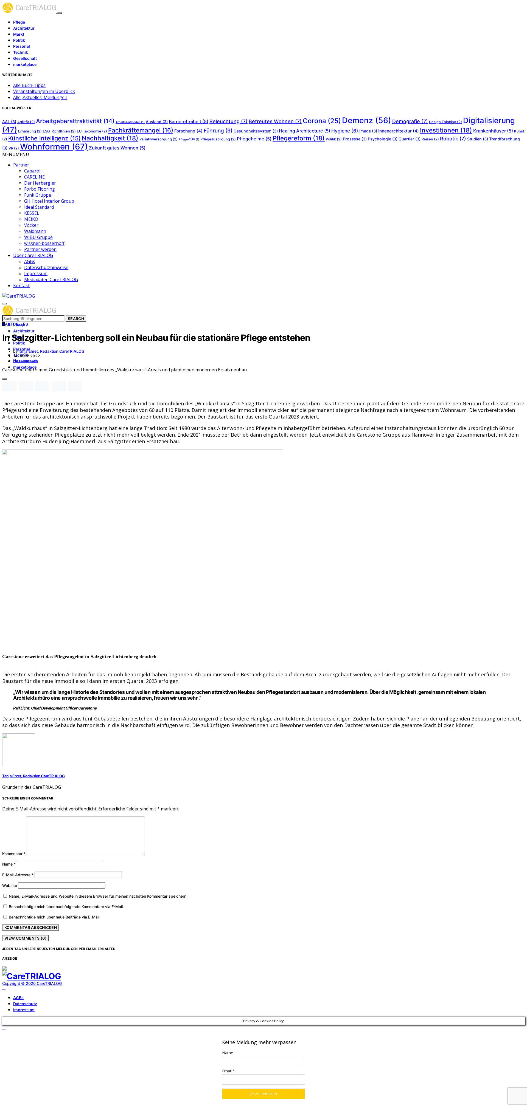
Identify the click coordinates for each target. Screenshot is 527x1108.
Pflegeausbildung (218, 139)
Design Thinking (445, 122)
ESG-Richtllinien (59, 131)
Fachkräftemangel (140, 130)
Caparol (32, 171)
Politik (19, 40)
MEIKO (31, 219)
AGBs (29, 261)
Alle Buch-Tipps (29, 85)
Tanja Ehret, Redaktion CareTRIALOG (51, 351)
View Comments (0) (25, 938)
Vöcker (31, 225)
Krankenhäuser (493, 131)
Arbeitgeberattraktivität (75, 121)
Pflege (19, 22)
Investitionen (446, 130)
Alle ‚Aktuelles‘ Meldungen (40, 97)
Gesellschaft (25, 58)
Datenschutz (25, 1003)
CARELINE (34, 177)
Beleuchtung (228, 121)
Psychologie (382, 139)
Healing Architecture (304, 131)
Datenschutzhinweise (46, 267)
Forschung (188, 131)
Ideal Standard (39, 207)
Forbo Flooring (39, 189)
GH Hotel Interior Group (49, 201)
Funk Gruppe (37, 195)
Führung (218, 130)
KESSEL (31, 213)
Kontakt (21, 285)
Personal (21, 46)
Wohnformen (54, 146)
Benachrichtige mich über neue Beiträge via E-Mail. (54, 917)
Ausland (157, 121)
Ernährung (30, 131)
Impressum (35, 273)
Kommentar (14, 853)
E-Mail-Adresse (17, 874)
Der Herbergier (40, 183)
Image (368, 131)
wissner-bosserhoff (44, 243)
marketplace (25, 64)
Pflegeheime (254, 139)
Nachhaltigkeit (110, 138)
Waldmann (35, 231)
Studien (477, 139)
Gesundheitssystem (256, 131)
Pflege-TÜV (189, 139)
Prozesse (355, 139)
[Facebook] (3, 988)
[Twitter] (10, 988)
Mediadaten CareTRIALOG (51, 279)
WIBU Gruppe (38, 237)
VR (14, 148)
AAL (9, 121)
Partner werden (40, 249)
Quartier (410, 139)
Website (9, 885)
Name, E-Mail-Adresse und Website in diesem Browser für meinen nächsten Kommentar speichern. (98, 896)
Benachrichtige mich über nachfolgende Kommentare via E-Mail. (66, 906)
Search (76, 318)
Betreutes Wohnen (275, 121)
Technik (20, 52)
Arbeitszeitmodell (130, 122)
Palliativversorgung (158, 139)
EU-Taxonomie (92, 131)
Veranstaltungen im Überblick (44, 91)
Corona (322, 121)
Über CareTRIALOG (33, 255)
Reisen (430, 139)
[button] (15, 154)
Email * (228, 1070)
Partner (21, 165)
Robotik (453, 139)
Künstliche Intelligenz (44, 138)
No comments (25, 360)
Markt (18, 34)
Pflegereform (299, 138)
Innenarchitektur (398, 131)
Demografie (410, 121)
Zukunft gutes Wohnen (117, 148)
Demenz (366, 120)
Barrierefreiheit (188, 121)
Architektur (24, 28)
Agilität (26, 122)
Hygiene (344, 131)
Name (9, 864)
